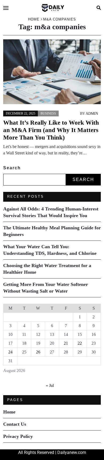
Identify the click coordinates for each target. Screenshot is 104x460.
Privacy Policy (18, 436)
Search (12, 168)
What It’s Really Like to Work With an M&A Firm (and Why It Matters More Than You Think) (51, 130)
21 (66, 343)
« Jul (50, 385)
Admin (92, 114)
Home (9, 412)
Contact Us (14, 424)
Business (48, 113)
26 (38, 352)
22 (80, 343)
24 (10, 352)
